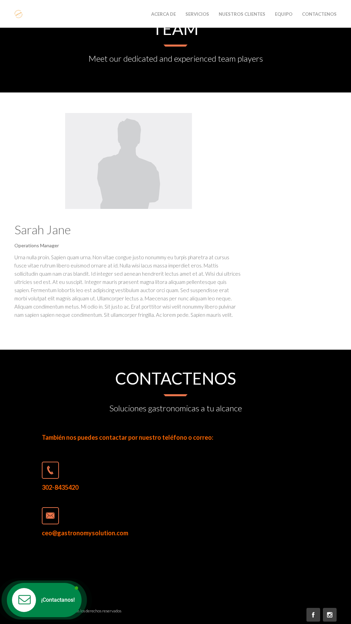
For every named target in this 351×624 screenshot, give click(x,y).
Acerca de (163, 14)
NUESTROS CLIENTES (242, 14)
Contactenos (319, 14)
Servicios (197, 14)
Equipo (283, 14)
